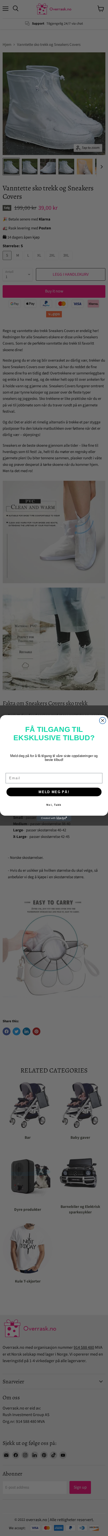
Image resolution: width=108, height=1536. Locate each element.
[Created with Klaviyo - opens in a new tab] (54, 818)
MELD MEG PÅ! (54, 792)
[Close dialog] (102, 720)
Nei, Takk (54, 804)
